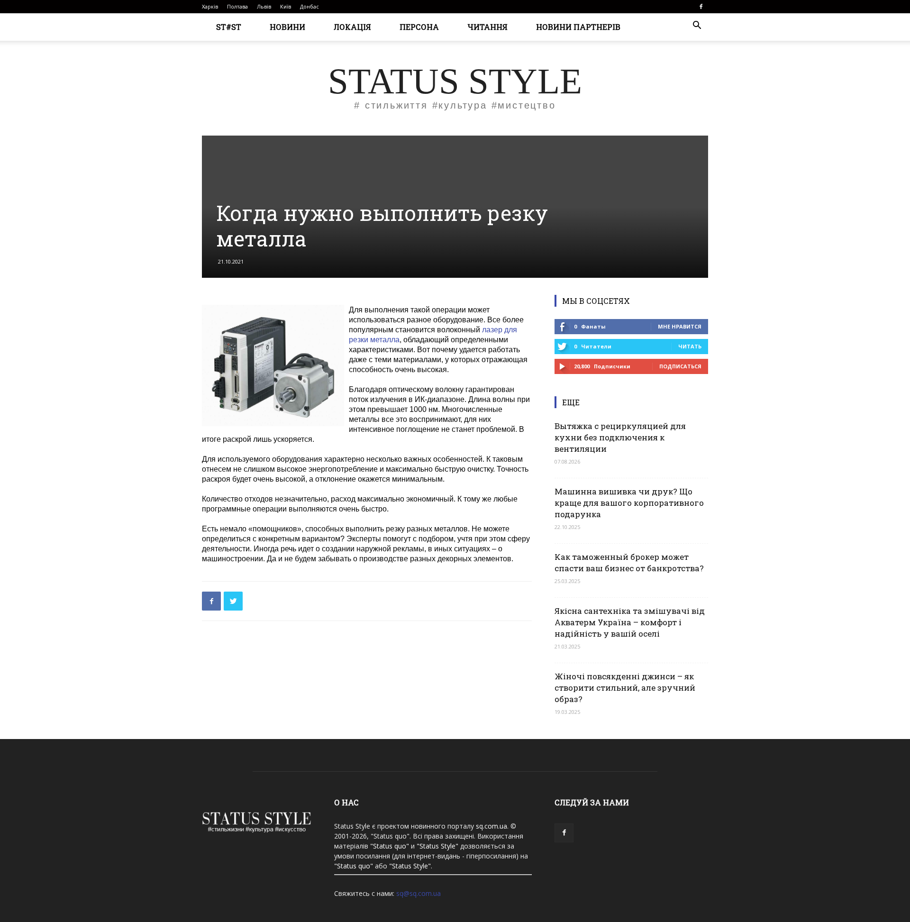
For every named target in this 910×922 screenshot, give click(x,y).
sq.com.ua (491, 826)
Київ (285, 6)
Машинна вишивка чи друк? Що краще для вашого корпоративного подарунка (629, 503)
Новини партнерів (578, 27)
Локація (352, 27)
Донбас (309, 6)
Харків (210, 6)
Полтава (237, 6)
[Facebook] (701, 6)
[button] (696, 26)
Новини (287, 27)
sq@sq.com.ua (418, 893)
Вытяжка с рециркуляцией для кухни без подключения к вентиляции (620, 437)
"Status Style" (437, 845)
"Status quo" (389, 845)
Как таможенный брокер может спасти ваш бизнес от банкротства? (629, 562)
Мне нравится (679, 326)
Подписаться (680, 366)
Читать (689, 346)
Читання (487, 27)
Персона (419, 27)
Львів (264, 6)
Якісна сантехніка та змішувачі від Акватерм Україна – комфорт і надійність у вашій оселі (630, 622)
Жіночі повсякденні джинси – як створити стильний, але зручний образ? (625, 687)
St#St (228, 27)
